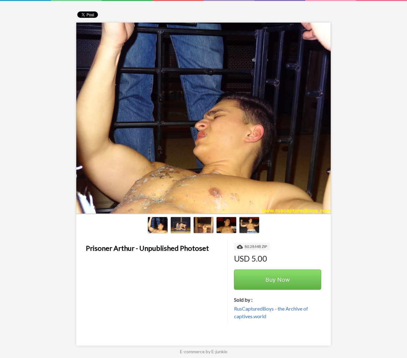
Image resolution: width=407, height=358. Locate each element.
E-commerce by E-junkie (203, 351)
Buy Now (278, 279)
